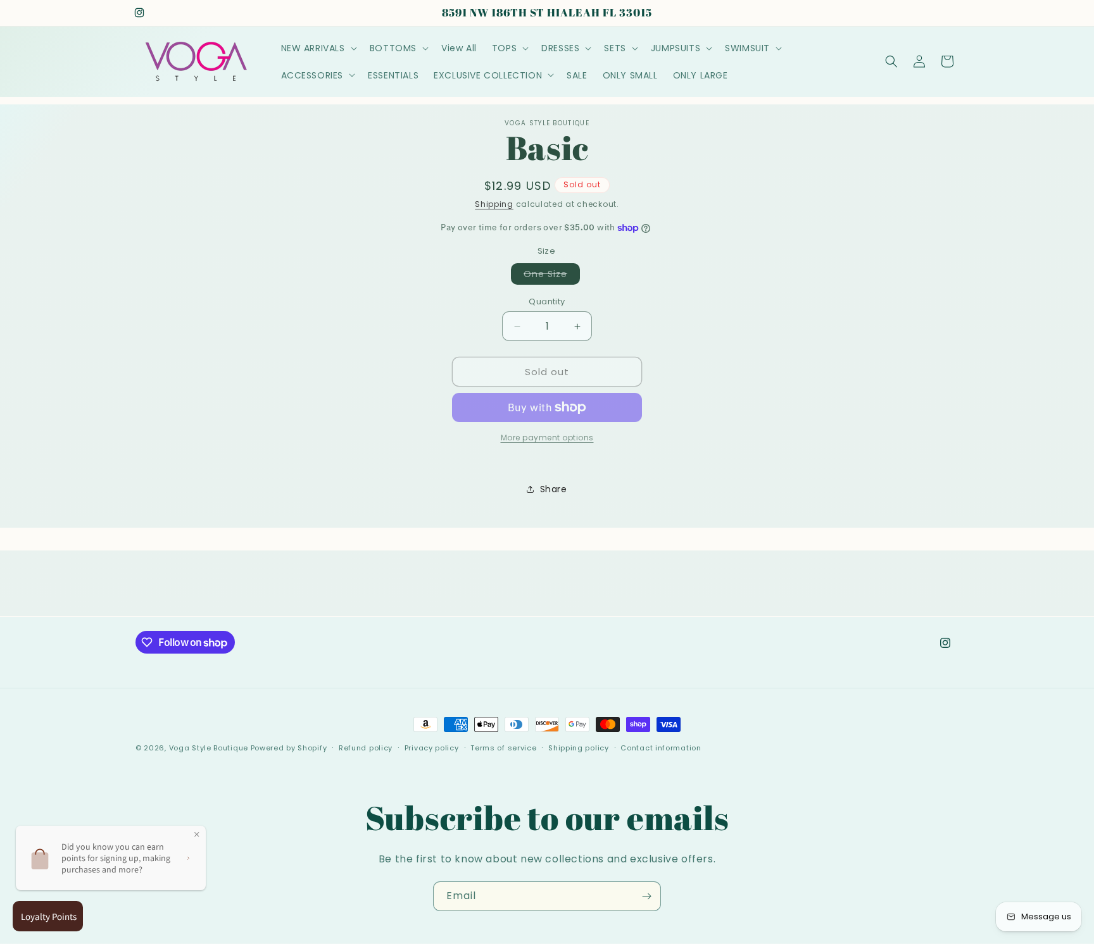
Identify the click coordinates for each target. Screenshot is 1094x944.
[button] (318, 48)
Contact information (660, 748)
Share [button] (553, 489)
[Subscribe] (646, 896)
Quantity (547, 301)
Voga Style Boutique (208, 748)
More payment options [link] (547, 437)
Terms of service (503, 748)
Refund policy (366, 748)
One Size (552, 276)
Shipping (494, 204)
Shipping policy (578, 748)
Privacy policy (432, 748)
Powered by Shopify (289, 748)
